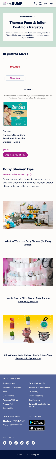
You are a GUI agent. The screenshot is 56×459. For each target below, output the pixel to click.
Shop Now (15, 78)
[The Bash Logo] (19, 421)
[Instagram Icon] (16, 443)
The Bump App (9, 383)
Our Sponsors (34, 400)
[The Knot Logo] (7, 421)
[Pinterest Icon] (22, 443)
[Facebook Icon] (4, 443)
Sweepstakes (8, 396)
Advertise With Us (10, 400)
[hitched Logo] (5, 424)
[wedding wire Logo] (16, 424)
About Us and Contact (12, 387)
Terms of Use (8, 408)
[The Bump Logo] (14, 3)
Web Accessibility (36, 396)
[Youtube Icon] (27, 443)
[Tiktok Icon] (10, 443)
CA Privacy (33, 391)
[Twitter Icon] (33, 443)
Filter (29, 89)
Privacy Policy (8, 404)
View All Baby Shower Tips (16, 174)
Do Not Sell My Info (37, 383)
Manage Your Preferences (39, 387)
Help (5, 391)
